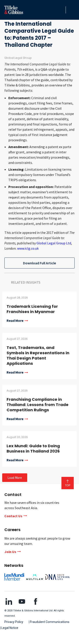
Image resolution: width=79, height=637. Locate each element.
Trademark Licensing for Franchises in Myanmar (32, 309)
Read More (15, 321)
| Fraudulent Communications (49, 622)
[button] (61, 9)
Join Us (10, 551)
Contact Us (13, 516)
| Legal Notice (9, 628)
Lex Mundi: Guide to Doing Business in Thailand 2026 (33, 448)
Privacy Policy (13, 622)
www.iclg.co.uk (28, 248)
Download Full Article (39, 263)
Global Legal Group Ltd (53, 243)
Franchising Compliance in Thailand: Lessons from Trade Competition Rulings (37, 405)
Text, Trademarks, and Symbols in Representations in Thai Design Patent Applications (38, 355)
